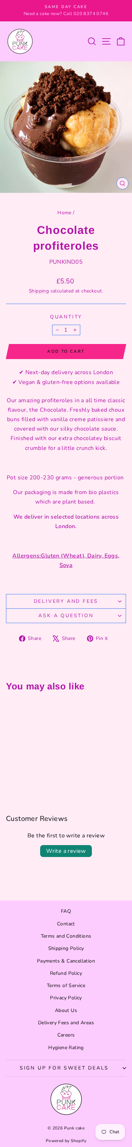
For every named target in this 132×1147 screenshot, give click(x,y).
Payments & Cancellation (66, 961)
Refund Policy (66, 973)
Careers (66, 1035)
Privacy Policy (66, 997)
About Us (66, 1010)
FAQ (66, 911)
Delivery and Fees (66, 601)
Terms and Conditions (66, 936)
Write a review (66, 851)
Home (64, 212)
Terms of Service (66, 985)
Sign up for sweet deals (64, 1068)
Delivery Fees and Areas (66, 1022)
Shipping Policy (66, 948)
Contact (66, 923)
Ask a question (65, 615)
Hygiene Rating (66, 1047)
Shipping (39, 291)
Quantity (66, 316)
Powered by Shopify (66, 1140)
